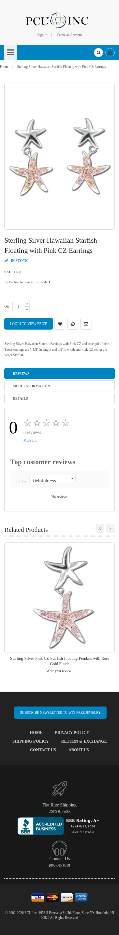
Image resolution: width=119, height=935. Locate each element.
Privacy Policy (72, 732)
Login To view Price (28, 324)
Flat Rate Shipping (59, 804)
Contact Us (43, 750)
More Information (31, 386)
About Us (78, 750)
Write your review (59, 671)
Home (4, 67)
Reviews (21, 374)
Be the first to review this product (27, 282)
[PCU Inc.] (59, 20)
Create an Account (69, 35)
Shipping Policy (30, 741)
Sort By (21, 481)
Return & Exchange (84, 741)
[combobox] (98, 52)
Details (20, 399)
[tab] (59, 373)
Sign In (42, 35)
